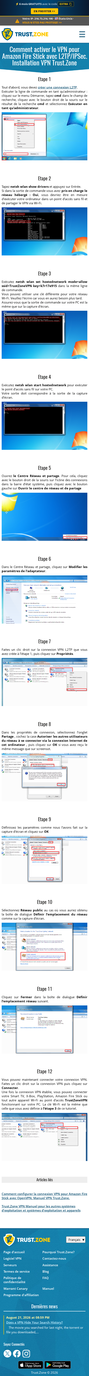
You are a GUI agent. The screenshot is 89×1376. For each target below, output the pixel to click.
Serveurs (10, 1265)
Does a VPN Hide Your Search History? (34, 1322)
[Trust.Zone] (25, 34)
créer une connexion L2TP (57, 87)
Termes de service (17, 1271)
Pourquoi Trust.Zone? (58, 1252)
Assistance (50, 1265)
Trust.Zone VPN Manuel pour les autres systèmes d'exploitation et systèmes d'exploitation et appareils (41, 1208)
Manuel (48, 1288)
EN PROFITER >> (44, 11)
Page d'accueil (14, 1252)
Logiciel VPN (13, 1258)
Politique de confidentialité (14, 1280)
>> (42, 22)
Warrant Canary (16, 1288)
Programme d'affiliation (21, 1295)
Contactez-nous (54, 1258)
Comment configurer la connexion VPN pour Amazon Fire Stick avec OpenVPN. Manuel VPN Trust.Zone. (44, 1196)
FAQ (45, 1278)
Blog (45, 1271)
